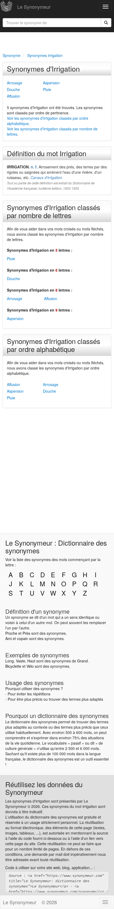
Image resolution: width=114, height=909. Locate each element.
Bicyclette (13, 666)
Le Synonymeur (34, 6)
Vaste (20, 660)
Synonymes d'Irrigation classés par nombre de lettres (53, 211)
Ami (8, 638)
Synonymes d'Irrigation (43, 68)
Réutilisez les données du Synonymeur (43, 788)
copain (22, 638)
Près (26, 633)
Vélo (30, 666)
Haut (31, 660)
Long (9, 660)
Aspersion (51, 82)
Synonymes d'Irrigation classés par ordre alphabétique (53, 345)
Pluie (47, 89)
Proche (11, 633)
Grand (82, 660)
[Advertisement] (57, 41)
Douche (13, 89)
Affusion (13, 96)
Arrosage (14, 82)
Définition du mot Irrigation (46, 153)
